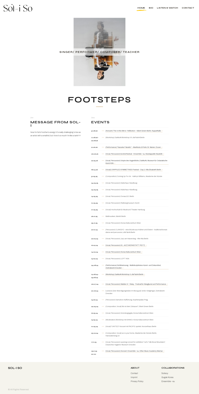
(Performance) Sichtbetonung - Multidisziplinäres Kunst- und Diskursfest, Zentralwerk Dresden (133, 266)
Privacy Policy (137, 381)
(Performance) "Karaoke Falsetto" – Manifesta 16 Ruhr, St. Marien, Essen (133, 147)
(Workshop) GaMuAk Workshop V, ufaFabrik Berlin (124, 274)
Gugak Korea (167, 377)
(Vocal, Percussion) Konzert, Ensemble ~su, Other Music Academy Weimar (134, 351)
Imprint (134, 377)
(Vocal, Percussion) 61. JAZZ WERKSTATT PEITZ (125, 245)
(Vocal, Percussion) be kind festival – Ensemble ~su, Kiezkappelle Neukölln (133, 154)
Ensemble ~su (168, 381)
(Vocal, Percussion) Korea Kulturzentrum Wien (123, 252)
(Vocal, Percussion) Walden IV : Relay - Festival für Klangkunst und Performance (135, 284)
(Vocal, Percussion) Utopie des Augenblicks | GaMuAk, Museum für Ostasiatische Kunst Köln (136, 162)
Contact (134, 373)
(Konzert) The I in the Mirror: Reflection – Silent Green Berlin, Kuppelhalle (133, 131)
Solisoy (164, 373)
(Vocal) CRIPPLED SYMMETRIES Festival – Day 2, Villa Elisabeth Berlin (133, 170)
